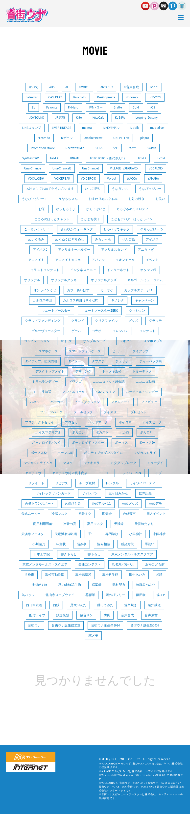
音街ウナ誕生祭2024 (105, 625)
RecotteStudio (75, 148)
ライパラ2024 (131, 473)
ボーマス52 (39, 453)
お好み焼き (136, 199)
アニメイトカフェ (68, 260)
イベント (152, 260)
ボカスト (102, 432)
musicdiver (157, 128)
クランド (77, 321)
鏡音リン (86, 615)
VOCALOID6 (36, 178)
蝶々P (161, 595)
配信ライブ (37, 615)
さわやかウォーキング (77, 229)
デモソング (83, 371)
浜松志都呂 (83, 574)
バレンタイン (105, 392)
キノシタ (117, 300)
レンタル (112, 483)
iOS (152, 107)
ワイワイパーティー (144, 483)
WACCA (132, 178)
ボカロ (124, 432)
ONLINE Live (121, 138)
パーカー (56, 402)
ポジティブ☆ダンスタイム (103, 453)
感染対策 (127, 544)
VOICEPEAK (62, 178)
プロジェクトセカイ (39, 422)
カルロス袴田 (42, 300)
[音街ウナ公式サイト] (27, 14)
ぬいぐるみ (36, 239)
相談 (159, 574)
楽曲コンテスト (89, 564)
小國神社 (159, 534)
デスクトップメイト (49, 371)
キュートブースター (56, 310)
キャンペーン (144, 300)
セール (116, 351)
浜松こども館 (155, 564)
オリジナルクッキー (65, 280)
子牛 (91, 534)
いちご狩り (93, 189)
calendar (31, 97)
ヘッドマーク (98, 422)
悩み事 (81, 544)
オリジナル (32, 280)
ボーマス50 (147, 442)
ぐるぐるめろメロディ (132, 209)
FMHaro (73, 107)
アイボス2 (40, 249)
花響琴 (90, 595)
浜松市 (29, 574)
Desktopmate (106, 97)
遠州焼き (130, 605)
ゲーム (76, 331)
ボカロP (146, 432)
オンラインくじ (45, 290)
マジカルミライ (145, 453)
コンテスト (147, 331)
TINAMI (74, 158)
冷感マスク (59, 514)
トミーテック (142, 371)
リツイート (36, 483)
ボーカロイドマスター (88, 442)
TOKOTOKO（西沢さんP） (108, 158)
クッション (137, 310)
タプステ (98, 361)
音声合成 (127, 615)
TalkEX (54, 158)
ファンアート (120, 402)
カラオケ (106, 290)
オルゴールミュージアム (145, 280)
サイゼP (66, 341)
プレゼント (139, 412)
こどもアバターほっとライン (132, 219)
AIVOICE (84, 87)
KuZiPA (120, 117)
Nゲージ (67, 138)
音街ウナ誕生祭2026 (144, 625)
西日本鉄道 (34, 605)
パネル (35, 402)
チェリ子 (122, 361)
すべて (33, 87)
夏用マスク (95, 524)
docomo (132, 97)
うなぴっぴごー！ (35, 199)
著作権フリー (115, 595)
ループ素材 (87, 483)
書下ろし (94, 554)
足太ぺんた (78, 605)
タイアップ (140, 351)
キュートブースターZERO (99, 310)
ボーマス (121, 442)
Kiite (79, 117)
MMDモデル (111, 128)
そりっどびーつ (151, 229)
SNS (115, 148)
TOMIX (142, 158)
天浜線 (119, 524)
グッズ (133, 321)
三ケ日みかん (118, 493)
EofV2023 (155, 97)
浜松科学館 (110, 574)
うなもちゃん (68, 199)
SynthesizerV (30, 158)
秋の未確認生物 (69, 585)
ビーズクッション (87, 402)
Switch (151, 148)
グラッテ (155, 321)
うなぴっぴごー (150, 189)
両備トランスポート (39, 503)
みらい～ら (103, 239)
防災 (107, 615)
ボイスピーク (152, 422)
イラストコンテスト (44, 270)
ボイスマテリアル (48, 432)
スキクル (126, 341)
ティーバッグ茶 (150, 361)
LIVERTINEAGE (61, 128)
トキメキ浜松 (111, 371)
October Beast (93, 138)
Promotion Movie (43, 148)
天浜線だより (144, 524)
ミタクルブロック (123, 463)
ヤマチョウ (33, 473)
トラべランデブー (45, 382)
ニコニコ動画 (145, 382)
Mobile (134, 128)
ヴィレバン (90, 493)
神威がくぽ (39, 585)
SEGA (98, 148)
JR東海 (60, 117)
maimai (87, 128)
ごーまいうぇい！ (37, 229)
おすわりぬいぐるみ (103, 199)
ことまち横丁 (90, 219)
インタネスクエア (83, 270)
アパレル (98, 260)
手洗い (149, 544)
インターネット (118, 270)
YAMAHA (153, 178)
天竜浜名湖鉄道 (66, 534)
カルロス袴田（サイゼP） (81, 300)
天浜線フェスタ (32, 534)
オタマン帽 (148, 270)
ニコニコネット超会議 (109, 382)
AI (66, 87)
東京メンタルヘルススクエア (132, 554)
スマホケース (48, 351)
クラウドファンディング (42, 321)
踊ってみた (105, 605)
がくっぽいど (95, 209)
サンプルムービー (96, 341)
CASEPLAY (55, 97)
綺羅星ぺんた (145, 585)
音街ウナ (34, 625)
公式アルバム (101, 503)
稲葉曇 (96, 585)
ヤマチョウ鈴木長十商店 (70, 473)
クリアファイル (106, 321)
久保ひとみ (73, 503)
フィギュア (149, 402)
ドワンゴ (75, 382)
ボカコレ (78, 432)
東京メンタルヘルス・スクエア (45, 564)
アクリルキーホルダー (74, 249)
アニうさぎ (146, 249)
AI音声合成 (131, 87)
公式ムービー (31, 514)
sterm (133, 148)
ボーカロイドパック (46, 442)
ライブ (157, 473)
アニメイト (36, 260)
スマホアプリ (153, 341)
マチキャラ (92, 463)
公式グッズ (130, 503)
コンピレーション (37, 341)
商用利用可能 (42, 524)
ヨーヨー (104, 473)
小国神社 (135, 534)
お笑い (160, 199)
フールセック (83, 412)
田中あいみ (137, 574)
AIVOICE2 (106, 87)
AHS (51, 87)
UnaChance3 (90, 168)
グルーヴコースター (45, 331)
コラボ (96, 331)
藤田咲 (141, 595)
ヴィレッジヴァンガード (53, 493)
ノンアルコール (73, 392)
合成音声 (129, 514)
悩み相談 (103, 544)
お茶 (42, 209)
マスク (68, 463)
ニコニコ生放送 (40, 392)
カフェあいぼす (78, 290)
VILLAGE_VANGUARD (124, 168)
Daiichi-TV (79, 97)
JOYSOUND (36, 117)
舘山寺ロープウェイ (60, 595)
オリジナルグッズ (104, 280)
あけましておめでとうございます (50, 189)
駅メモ (93, 635)
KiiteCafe (98, 117)
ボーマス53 (65, 453)
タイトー (74, 361)
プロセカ (71, 422)
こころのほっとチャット (52, 219)
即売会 (107, 514)
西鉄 (56, 605)
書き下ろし (69, 554)
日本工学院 (42, 554)
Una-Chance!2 (61, 168)
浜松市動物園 (54, 574)
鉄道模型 (62, 615)
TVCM (161, 158)
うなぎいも (120, 189)
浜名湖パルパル (123, 564)
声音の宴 (69, 524)
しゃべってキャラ (116, 229)
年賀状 (61, 544)
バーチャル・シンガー (142, 392)
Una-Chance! (33, 168)
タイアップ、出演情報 (41, 361)
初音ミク (84, 514)
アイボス (152, 239)
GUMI (136, 107)
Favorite (51, 107)
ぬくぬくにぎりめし (69, 239)
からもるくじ (65, 209)
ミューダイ (155, 463)
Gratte (118, 107)
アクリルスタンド (114, 249)
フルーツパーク (51, 412)
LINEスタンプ (31, 128)
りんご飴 (128, 239)
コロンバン (120, 331)
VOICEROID (88, 178)
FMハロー (96, 107)
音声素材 (151, 615)
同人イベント (156, 514)
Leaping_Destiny (147, 117)
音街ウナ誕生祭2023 (66, 625)
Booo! (154, 87)
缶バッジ (28, 595)
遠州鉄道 (154, 605)
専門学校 (111, 534)
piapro (144, 138)
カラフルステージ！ (138, 290)
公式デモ (155, 503)
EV (33, 107)
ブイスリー (112, 412)
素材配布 (118, 585)
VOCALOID (156, 168)
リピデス (61, 483)
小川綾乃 (38, 544)
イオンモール (125, 260)
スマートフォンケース (85, 351)
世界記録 (145, 493)
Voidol (111, 178)
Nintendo (44, 138)
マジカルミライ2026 (38, 463)
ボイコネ (125, 422)
